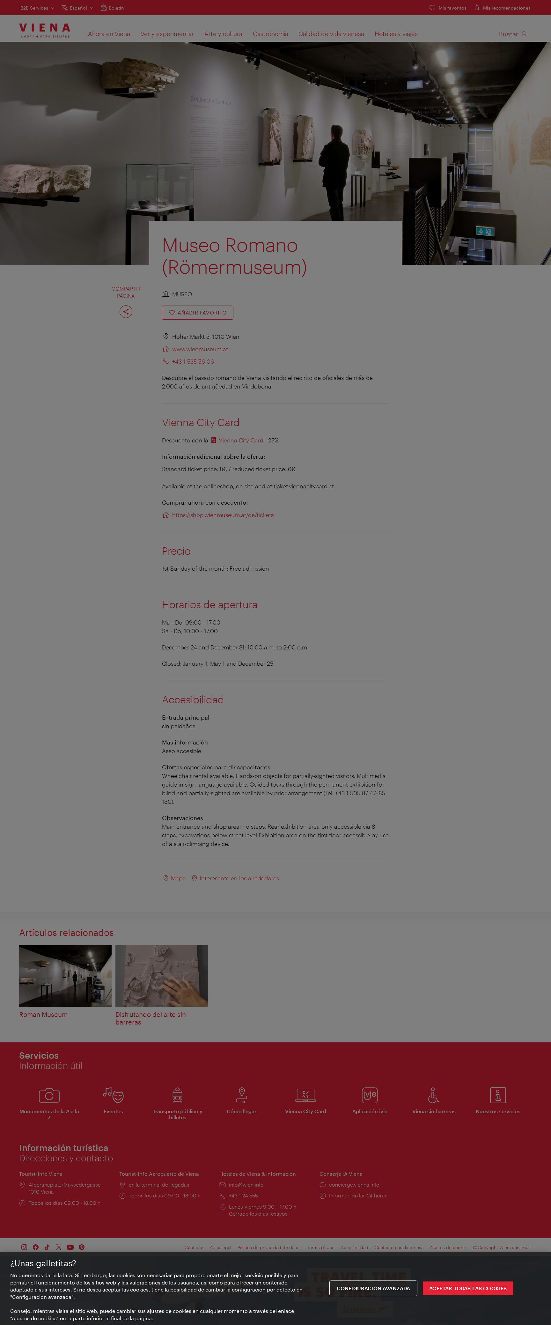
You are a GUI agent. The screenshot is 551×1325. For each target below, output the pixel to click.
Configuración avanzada (373, 1288)
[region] (275, 1288)
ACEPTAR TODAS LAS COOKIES (468, 1288)
